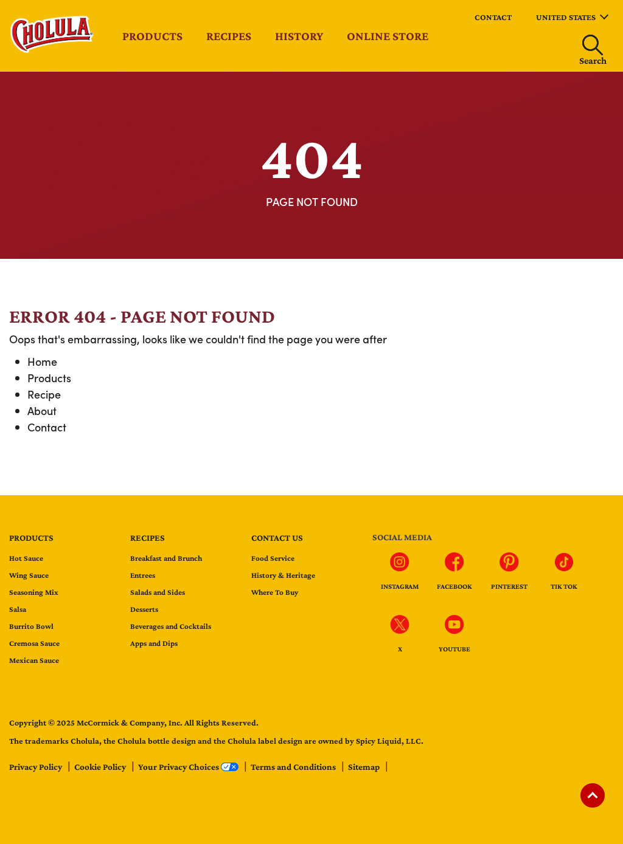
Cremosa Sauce (34, 643)
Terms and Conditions (294, 767)
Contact (493, 17)
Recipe (44, 394)
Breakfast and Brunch (166, 558)
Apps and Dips (154, 643)
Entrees (142, 575)
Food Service (272, 558)
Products (152, 36)
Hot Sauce (26, 558)
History (299, 36)
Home (42, 361)
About (42, 410)
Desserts (144, 609)
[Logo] (53, 50)
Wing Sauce (29, 575)
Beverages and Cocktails (170, 626)
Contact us (277, 538)
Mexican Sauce (34, 660)
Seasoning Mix (33, 592)
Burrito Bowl (31, 626)
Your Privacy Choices (179, 767)
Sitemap (364, 767)
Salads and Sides (157, 592)
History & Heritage (283, 575)
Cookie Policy (101, 767)
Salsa (17, 609)
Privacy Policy (36, 767)
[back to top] (592, 795)
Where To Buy (274, 592)
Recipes (228, 36)
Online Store (387, 36)
